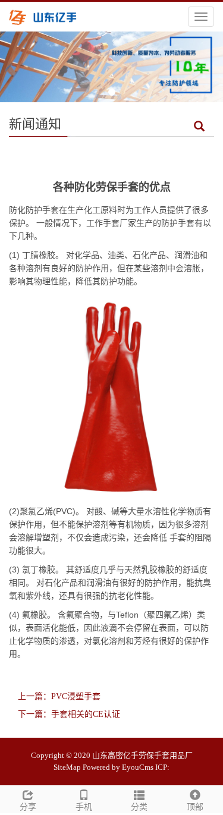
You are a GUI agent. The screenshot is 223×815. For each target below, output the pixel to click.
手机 (84, 807)
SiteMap (67, 767)
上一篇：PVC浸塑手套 (59, 696)
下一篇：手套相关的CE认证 (69, 714)
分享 (28, 807)
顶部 (195, 807)
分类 (139, 807)
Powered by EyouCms (118, 767)
